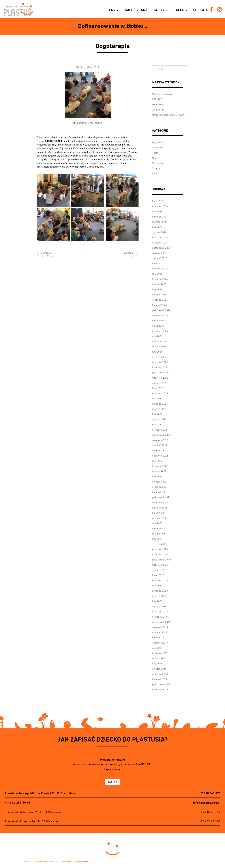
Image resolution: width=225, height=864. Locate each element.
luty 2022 (157, 476)
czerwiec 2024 (160, 331)
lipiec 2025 (158, 263)
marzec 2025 (159, 284)
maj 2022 (157, 460)
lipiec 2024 (158, 325)
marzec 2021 (159, 533)
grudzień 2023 (160, 362)
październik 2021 (161, 497)
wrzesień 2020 (160, 564)
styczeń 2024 (159, 357)
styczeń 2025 (159, 294)
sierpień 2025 (159, 258)
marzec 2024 (159, 346)
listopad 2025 (159, 242)
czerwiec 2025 (160, 268)
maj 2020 (157, 585)
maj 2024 (157, 336)
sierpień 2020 (159, 570)
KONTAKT (161, 10)
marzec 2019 (159, 658)
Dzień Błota (158, 104)
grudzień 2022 (160, 424)
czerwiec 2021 (160, 518)
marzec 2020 (159, 596)
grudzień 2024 (160, 299)
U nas (91, 122)
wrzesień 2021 (160, 502)
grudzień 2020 (160, 549)
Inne (154, 173)
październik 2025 (161, 247)
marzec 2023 (159, 408)
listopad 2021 (159, 492)
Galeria (180, 10)
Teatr (155, 152)
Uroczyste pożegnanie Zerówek (168, 114)
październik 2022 (161, 434)
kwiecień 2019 (160, 653)
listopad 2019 (159, 616)
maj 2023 (157, 398)
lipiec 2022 (158, 450)
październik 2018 (161, 684)
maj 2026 (157, 211)
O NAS (113, 10)
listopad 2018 (159, 679)
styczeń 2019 (159, 668)
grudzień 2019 (160, 611)
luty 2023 (157, 414)
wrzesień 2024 (160, 315)
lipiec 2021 (158, 512)
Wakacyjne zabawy (162, 94)
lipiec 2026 (158, 201)
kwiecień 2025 (160, 279)
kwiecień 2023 (160, 403)
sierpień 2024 (159, 320)
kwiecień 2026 (160, 216)
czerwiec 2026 (160, 206)
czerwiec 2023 (160, 393)
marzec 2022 (159, 471)
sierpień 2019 (159, 632)
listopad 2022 (159, 429)
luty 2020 (157, 601)
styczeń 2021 (159, 544)
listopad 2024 (159, 305)
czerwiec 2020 (160, 580)
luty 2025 (157, 289)
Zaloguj (199, 10)
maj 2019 (157, 648)
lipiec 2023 (158, 388)
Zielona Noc (158, 109)
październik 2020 (161, 559)
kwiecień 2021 (160, 528)
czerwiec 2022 (160, 455)
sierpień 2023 (159, 382)
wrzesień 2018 (160, 689)
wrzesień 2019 (160, 627)
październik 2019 (161, 622)
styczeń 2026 (159, 232)
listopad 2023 (159, 367)
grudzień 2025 (160, 237)
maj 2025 (157, 273)
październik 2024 (161, 310)
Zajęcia (98, 122)
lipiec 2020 (158, 575)
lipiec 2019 (158, 637)
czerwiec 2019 (160, 642)
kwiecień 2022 (160, 466)
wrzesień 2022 (160, 440)
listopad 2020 (159, 554)
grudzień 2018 (160, 673)
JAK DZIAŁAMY (136, 10)
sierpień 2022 (159, 445)
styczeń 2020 (159, 606)
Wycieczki (157, 163)
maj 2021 (157, 523)
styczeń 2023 (159, 419)
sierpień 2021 (159, 507)
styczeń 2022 (159, 481)
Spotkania (81, 122)
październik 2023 (161, 372)
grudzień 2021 (160, 486)
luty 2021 (157, 538)
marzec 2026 (159, 221)
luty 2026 (157, 227)
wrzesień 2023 (160, 377)
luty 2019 (157, 663)
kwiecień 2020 (160, 590)
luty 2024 (157, 351)
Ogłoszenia (158, 142)
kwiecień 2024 (160, 341)
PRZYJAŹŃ (157, 99)
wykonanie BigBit (81, 861)
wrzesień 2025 (160, 253)
